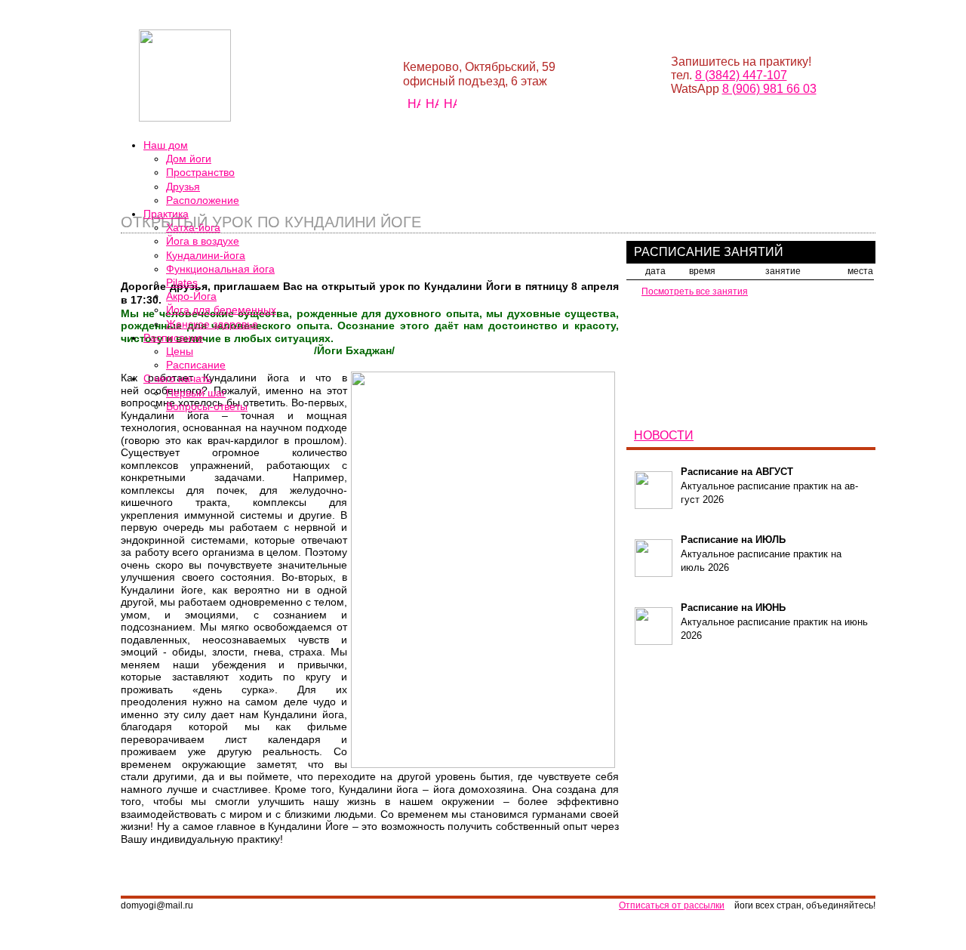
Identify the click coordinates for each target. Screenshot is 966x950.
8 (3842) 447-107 (741, 75)
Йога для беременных (221, 310)
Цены (179, 351)
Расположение (202, 200)
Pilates (182, 282)
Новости (664, 435)
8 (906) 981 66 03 (769, 88)
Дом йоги (188, 159)
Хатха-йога (193, 227)
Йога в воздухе (202, 241)
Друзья (183, 186)
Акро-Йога (191, 296)
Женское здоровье (212, 324)
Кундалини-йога (205, 255)
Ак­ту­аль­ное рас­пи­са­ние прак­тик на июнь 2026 (774, 621)
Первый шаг (196, 393)
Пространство (200, 172)
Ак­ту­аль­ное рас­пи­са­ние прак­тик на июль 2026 (761, 553)
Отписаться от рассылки (671, 905)
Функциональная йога (220, 269)
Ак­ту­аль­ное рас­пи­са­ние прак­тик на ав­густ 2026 (769, 485)
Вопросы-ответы (207, 406)
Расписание (196, 365)
